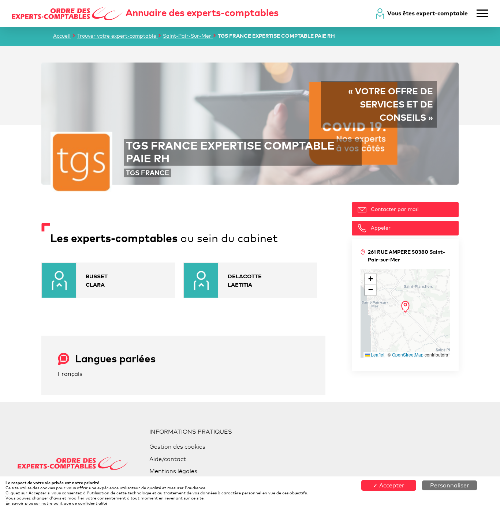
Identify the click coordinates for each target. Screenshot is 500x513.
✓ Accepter (388, 485)
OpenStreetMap (407, 354)
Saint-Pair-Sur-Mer (188, 36)
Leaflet (377, 354)
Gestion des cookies (177, 446)
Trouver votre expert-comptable (117, 36)
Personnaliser (449, 485)
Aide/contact (167, 459)
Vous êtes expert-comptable (427, 13)
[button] (405, 306)
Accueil (62, 36)
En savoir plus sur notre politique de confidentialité (56, 503)
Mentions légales (173, 471)
